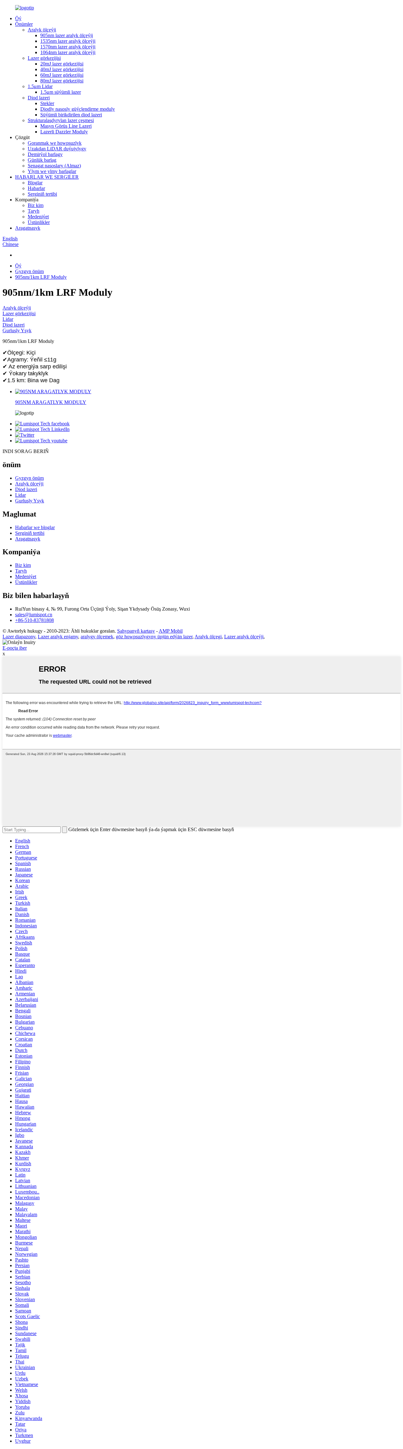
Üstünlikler (39, 222)
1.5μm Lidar (40, 86)
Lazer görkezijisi (44, 58)
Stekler (47, 103)
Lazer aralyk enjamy (58, 636)
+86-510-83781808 (34, 620)
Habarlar (36, 188)
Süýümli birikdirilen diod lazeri (71, 114)
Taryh (33, 211)
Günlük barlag (42, 160)
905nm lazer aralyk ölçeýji (66, 35)
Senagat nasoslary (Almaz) (54, 165)
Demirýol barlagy (45, 154)
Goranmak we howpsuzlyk (55, 143)
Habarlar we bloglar (35, 527)
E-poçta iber (15, 648)
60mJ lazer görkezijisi (61, 75)
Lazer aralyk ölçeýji (244, 636)
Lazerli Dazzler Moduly (64, 131)
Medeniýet (38, 216)
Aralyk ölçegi (208, 636)
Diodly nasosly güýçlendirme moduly (77, 109)
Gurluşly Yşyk (17, 330)
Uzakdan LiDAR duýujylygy (57, 148)
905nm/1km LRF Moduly (41, 277)
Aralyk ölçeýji (42, 29)
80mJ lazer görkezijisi (61, 80)
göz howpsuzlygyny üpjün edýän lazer (154, 636)
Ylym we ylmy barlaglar (52, 171)
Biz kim (35, 205)
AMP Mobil (171, 631)
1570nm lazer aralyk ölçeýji (67, 46)
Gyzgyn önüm (29, 271)
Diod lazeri (39, 97)
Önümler (24, 24)
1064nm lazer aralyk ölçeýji (67, 52)
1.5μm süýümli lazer (60, 92)
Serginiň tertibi (42, 194)
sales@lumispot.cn (33, 614)
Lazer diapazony (19, 636)
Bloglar (35, 182)
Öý (18, 18)
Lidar (8, 319)
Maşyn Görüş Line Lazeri (66, 126)
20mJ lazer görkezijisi (61, 63)
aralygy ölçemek (97, 636)
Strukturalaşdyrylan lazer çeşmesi (61, 120)
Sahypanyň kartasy (136, 631)
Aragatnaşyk (27, 228)
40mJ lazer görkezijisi (61, 69)
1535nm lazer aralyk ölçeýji (67, 41)
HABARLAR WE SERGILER (47, 177)
